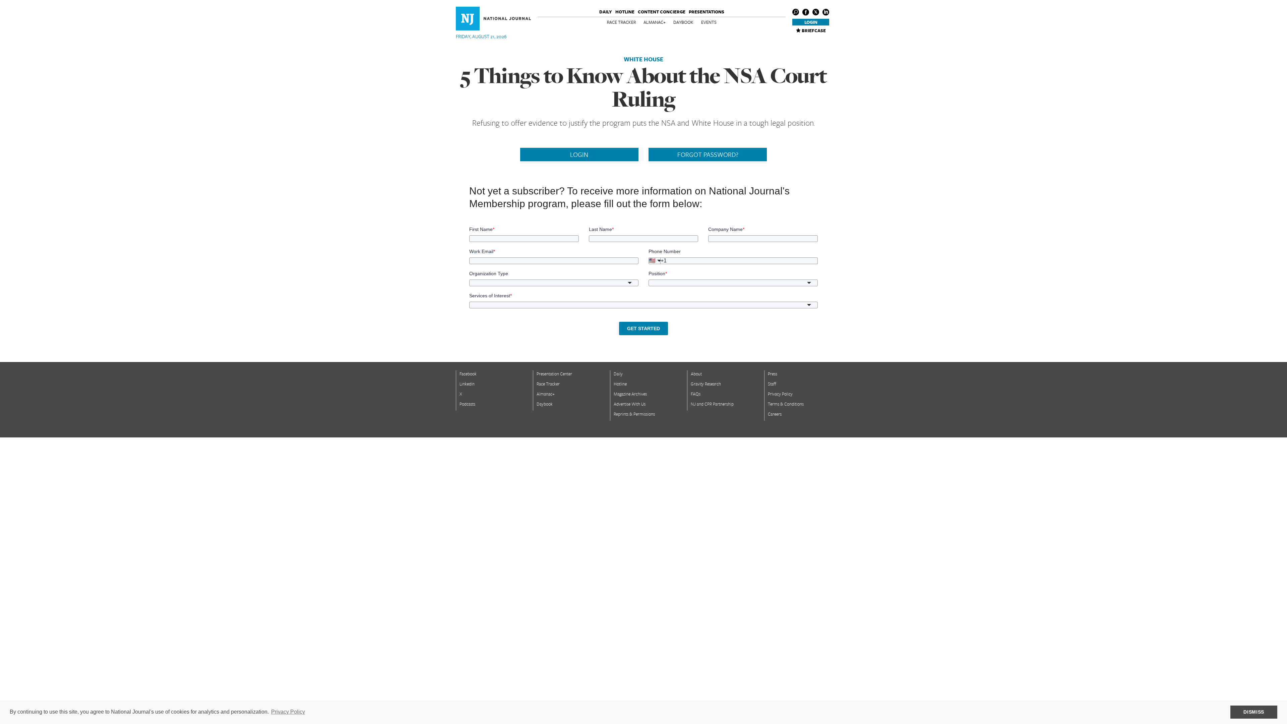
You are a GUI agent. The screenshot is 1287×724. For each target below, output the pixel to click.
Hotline (624, 12)
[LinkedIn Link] (825, 12)
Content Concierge (661, 12)
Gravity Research (706, 384)
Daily (605, 12)
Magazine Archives (630, 394)
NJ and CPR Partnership (712, 404)
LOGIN (579, 154)
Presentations (706, 12)
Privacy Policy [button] (288, 712)
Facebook (468, 374)
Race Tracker (621, 22)
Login (810, 22)
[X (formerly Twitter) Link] (815, 12)
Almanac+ (655, 22)
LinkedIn (467, 384)
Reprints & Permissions (634, 414)
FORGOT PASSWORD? (707, 154)
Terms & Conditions (786, 404)
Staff (772, 384)
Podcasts (467, 404)
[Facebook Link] (805, 12)
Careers (775, 414)
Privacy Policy (780, 394)
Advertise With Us (630, 404)
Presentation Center (554, 374)
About (696, 374)
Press (772, 374)
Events (709, 22)
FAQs (695, 394)
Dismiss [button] (1253, 712)
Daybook (683, 22)
